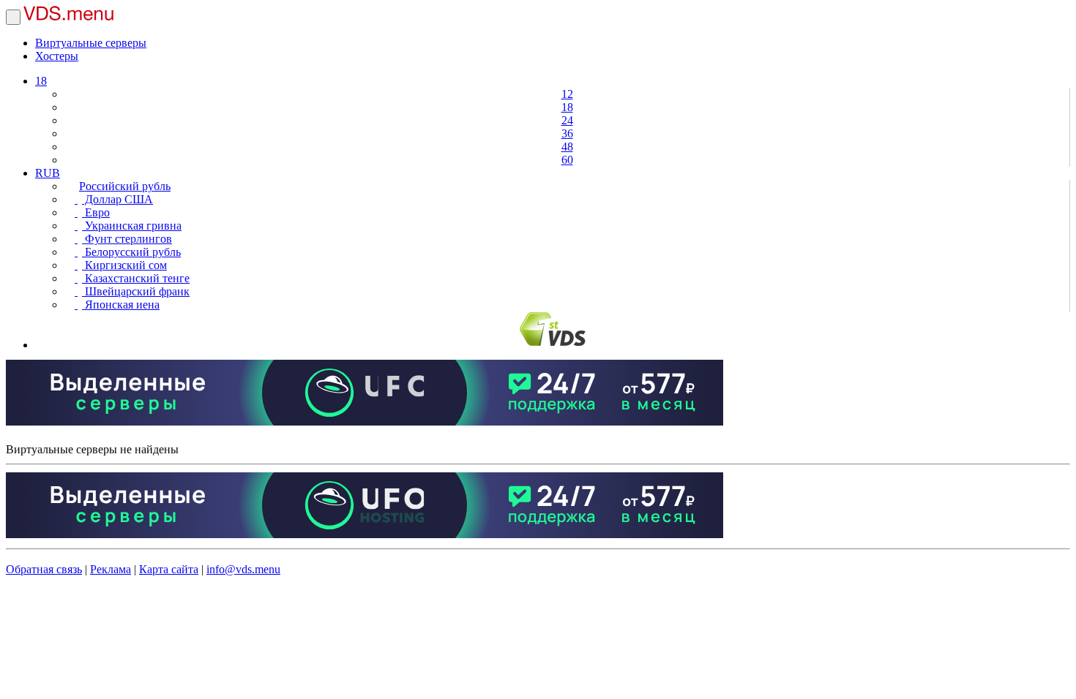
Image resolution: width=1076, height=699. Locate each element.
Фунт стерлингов (127, 239)
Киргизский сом (124, 265)
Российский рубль (125, 186)
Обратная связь (44, 569)
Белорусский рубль (131, 252)
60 (567, 160)
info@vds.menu (243, 569)
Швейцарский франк (136, 291)
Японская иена (121, 304)
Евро (96, 212)
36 (567, 133)
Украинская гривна (132, 225)
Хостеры (56, 56)
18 (41, 81)
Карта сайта (168, 569)
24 (567, 120)
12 (567, 94)
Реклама (110, 569)
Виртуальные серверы (90, 43)
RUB (47, 173)
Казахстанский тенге (136, 278)
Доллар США (117, 199)
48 (567, 146)
